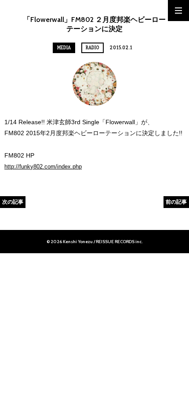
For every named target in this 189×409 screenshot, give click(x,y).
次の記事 (12, 201)
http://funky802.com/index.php (43, 166)
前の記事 (176, 201)
